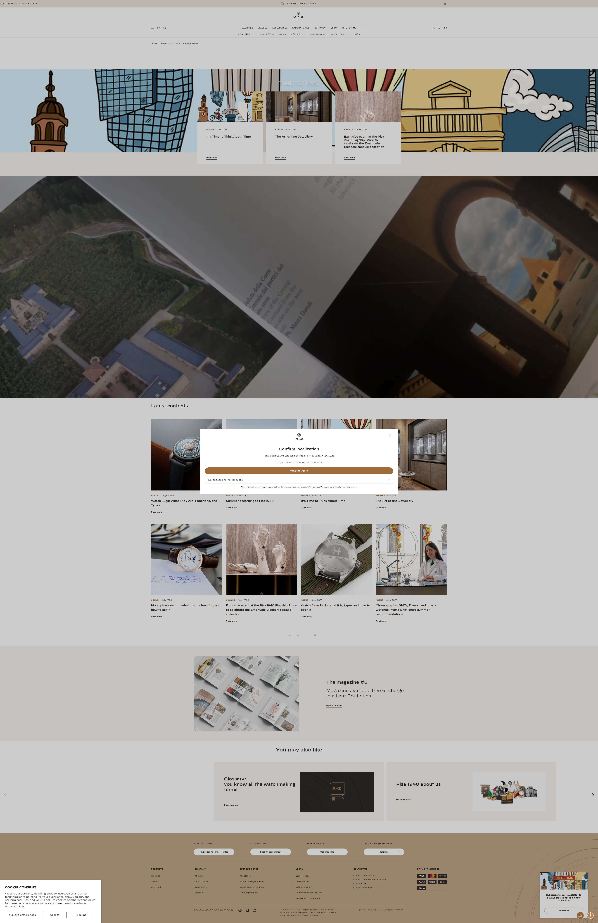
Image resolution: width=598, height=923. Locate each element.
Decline (81, 915)
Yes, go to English (299, 471)
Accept (54, 915)
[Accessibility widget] (590, 915)
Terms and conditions (329, 487)
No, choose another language (225, 480)
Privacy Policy (14, 906)
